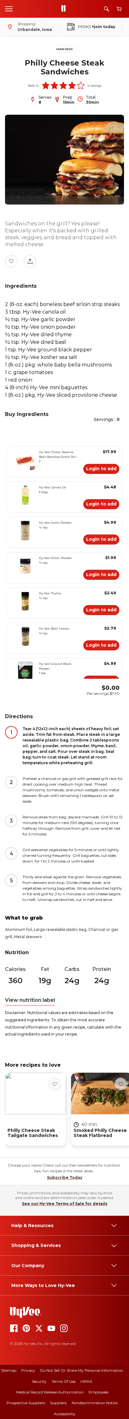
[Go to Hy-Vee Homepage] (65, 9)
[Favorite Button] (11, 261)
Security (39, 1381)
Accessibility (64, 1413)
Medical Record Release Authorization (50, 1392)
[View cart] (119, 9)
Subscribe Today (64, 1177)
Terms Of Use (63, 1381)
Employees (98, 1392)
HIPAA (86, 1381)
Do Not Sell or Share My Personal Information (81, 1370)
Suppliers (58, 1402)
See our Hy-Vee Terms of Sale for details (64, 1203)
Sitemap (8, 1370)
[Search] (106, 9)
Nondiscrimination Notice (94, 1402)
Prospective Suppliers (26, 1402)
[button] (45, 85)
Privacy (28, 1370)
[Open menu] (9, 8)
